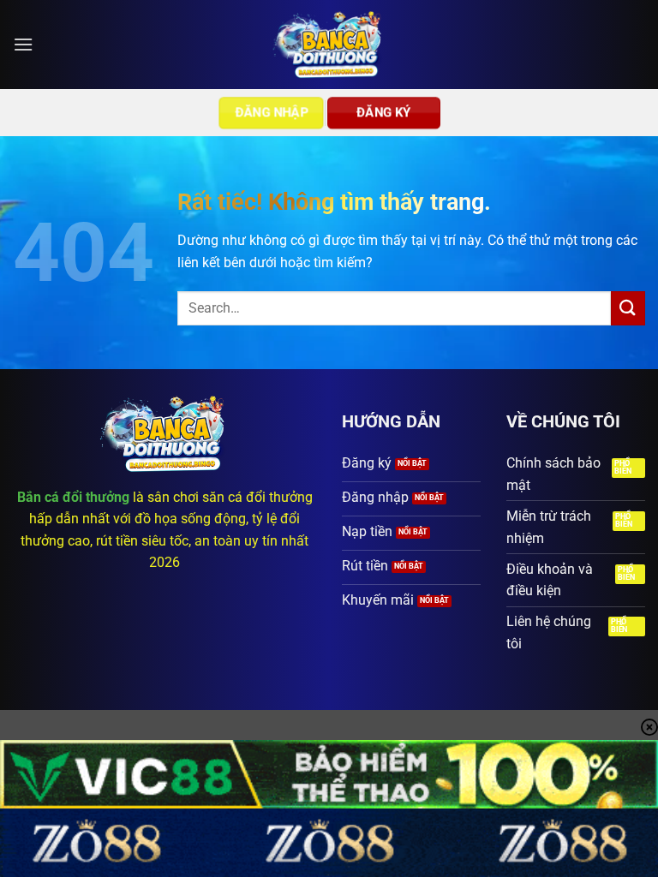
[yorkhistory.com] (329, 44)
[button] (23, 44)
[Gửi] (628, 308)
